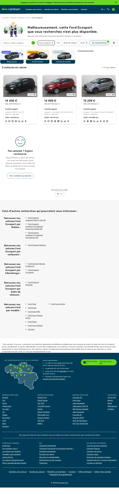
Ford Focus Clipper (35, 325)
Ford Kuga (76, 400)
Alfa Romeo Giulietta (80, 409)
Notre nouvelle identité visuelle (14, 463)
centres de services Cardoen (54, 379)
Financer (24, 2)
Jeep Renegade (79, 403)
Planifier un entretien (69, 9)
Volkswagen (7, 406)
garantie (63, 371)
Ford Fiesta (32, 322)
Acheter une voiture (34, 9)
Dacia (4, 403)
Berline (110, 400)
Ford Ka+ (31, 329)
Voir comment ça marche (20, 176)
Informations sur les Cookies (50, 460)
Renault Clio (42, 397)
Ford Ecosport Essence (37, 245)
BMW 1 (40, 423)
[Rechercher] (33, 43)
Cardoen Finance (93, 448)
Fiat (3, 400)
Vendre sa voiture (51, 9)
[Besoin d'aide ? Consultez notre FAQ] (113, 9)
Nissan (5, 415)
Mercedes (6, 418)
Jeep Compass (78, 412)
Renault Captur (43, 418)
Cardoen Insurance (94, 451)
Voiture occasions (17, 18)
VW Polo (41, 421)
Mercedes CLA (43, 415)
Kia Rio (40, 409)
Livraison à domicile (94, 463)
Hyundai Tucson (44, 406)
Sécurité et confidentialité (49, 457)
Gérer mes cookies (102, 472)
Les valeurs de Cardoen (11, 451)
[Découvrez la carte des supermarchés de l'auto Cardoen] (21, 389)
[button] (52, 43)
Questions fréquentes (47, 446)
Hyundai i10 (77, 415)
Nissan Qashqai (44, 412)
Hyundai (5, 409)
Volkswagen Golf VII (80, 406)
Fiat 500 (41, 403)
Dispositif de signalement (61, 474)
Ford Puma (32, 304)
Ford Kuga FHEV (34, 312)
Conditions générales (47, 451)
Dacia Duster (43, 400)
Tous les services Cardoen (97, 446)
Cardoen (5, 18)
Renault (5, 397)
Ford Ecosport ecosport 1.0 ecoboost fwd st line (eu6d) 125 (34, 226)
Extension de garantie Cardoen (99, 457)
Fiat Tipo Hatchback (80, 423)
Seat (4, 423)
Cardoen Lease (92, 454)
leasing (49, 2)
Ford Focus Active (58, 304)
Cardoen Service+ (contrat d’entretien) (102, 460)
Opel (4, 421)
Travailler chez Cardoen (11, 454)
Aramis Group (7, 457)
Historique (6, 446)
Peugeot (5, 426)
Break (110, 403)
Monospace (112, 406)
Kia (3, 412)
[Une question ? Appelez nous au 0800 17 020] (108, 9)
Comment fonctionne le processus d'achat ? (56, 448)
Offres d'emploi (85, 472)
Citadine (111, 409)
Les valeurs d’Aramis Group (13, 460)
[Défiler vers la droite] (86, 43)
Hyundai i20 (77, 397)
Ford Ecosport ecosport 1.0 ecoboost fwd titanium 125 (34, 235)
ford (28, 18)
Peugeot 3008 (78, 418)
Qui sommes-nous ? (10, 448)
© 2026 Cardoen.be (59, 483)
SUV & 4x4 (112, 397)
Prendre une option (46, 454)
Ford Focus (32, 308)
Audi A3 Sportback (80, 421)
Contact (84, 9)
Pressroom (43, 463)
